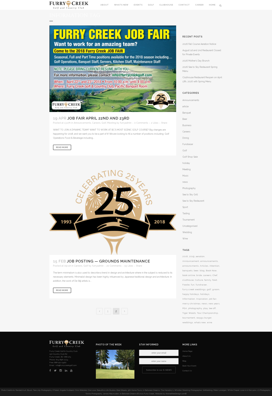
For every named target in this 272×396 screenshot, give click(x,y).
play (205, 308)
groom (215, 289)
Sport (185, 207)
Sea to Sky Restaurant (193, 201)
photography (195, 308)
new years (214, 303)
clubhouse (188, 280)
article (185, 106)
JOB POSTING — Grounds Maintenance (108, 261)
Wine (185, 238)
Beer (184, 119)
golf (209, 289)
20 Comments (114, 266)
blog (202, 270)
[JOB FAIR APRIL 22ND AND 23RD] (112, 68)
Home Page (187, 351)
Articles (204, 266)
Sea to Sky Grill (190, 194)
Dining (185, 138)
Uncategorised (189, 226)
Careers (96, 123)
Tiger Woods (189, 313)
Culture (199, 280)
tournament (188, 318)
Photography (189, 188)
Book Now (211, 270)
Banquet (186, 113)
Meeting (111, 123)
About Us (186, 356)
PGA (184, 308)
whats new (200, 322)
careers (207, 275)
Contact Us (187, 371)
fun (193, 285)
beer (196, 270)
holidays (204, 294)
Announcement (190, 261)
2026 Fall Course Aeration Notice (199, 44)
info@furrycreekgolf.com (66, 365)
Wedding (187, 232)
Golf (104, 123)
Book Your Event (189, 366)
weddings (187, 322)
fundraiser (201, 285)
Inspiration (202, 299)
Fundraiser (187, 144)
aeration (200, 256)
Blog (184, 361)
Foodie (186, 285)
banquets (187, 270)
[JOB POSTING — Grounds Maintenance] (112, 210)
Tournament (188, 219)
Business (186, 125)
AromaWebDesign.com (175, 394)
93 (128, 266)
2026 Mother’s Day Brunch (196, 60)
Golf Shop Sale (190, 157)
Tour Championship (207, 313)
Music (185, 175)
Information (188, 299)
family (207, 280)
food (214, 280)
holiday (186, 163)
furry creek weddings (194, 289)
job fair (212, 299)
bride (199, 275)
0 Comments (141, 123)
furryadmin (125, 123)
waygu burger (204, 318)
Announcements (82, 123)
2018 (185, 256)
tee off (212, 308)
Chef (214, 275)
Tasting (186, 213)
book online (188, 275)
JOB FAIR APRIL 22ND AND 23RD (98, 118)
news (185, 182)
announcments (190, 266)
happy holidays (190, 294)
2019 (192, 256)
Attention (214, 266)
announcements (209, 261)
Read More (62, 147)
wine (209, 322)
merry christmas (191, 303)
